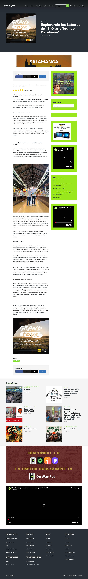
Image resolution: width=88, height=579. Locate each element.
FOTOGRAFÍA (69, 545)
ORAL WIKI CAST (50, 556)
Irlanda (55, 181)
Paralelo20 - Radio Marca (31, 406)
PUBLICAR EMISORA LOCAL (32, 565)
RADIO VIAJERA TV (50, 552)
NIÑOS (67, 549)
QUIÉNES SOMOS (10, 542)
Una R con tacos (57, 197)
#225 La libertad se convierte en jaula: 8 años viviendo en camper (72, 392)
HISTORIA (68, 542)
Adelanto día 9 (69, 429)
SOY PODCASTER (30, 538)
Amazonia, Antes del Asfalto (71, 426)
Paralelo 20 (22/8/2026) (59, 188)
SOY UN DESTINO (30, 542)
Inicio (26, 6)
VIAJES (67, 538)
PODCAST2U (49, 542)
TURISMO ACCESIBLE (71, 552)
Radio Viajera (9, 6)
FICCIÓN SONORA (70, 559)
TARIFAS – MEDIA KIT (11, 552)
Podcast (32, 6)
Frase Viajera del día (41, 6)
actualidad (16, 360)
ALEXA (7, 561)
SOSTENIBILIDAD (70, 556)
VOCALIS (48, 538)
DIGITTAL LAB (49, 549)
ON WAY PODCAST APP (11, 538)
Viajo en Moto (28, 426)
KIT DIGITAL (29, 549)
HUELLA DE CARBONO (11, 549)
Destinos (51, 6)
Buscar (67, 5)
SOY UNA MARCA (30, 545)
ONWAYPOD (48, 545)
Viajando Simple (68, 387)
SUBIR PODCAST (30, 561)
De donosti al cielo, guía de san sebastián (32, 387)
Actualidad (44, 21)
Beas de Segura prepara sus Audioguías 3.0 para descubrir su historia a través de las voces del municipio (63, 192)
